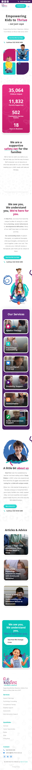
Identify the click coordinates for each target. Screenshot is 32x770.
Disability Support (8, 707)
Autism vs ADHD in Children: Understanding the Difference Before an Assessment (14, 599)
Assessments (6, 711)
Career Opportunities (9, 729)
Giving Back (6, 738)
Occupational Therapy (9, 704)
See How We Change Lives (15, 641)
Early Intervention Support (10, 714)
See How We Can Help (16, 38)
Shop (4, 735)
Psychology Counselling (10, 701)
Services (5, 726)
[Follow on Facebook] (2, 1)
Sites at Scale (24, 761)
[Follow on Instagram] (8, 1)
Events (5, 732)
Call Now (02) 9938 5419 (14, 42)
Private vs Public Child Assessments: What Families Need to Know (14, 549)
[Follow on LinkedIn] (5, 1)
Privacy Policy (16, 766)
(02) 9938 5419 (25, 1)
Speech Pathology (8, 698)
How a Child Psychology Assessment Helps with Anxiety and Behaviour (13, 573)
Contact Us (20, 6)
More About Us (10, 506)
